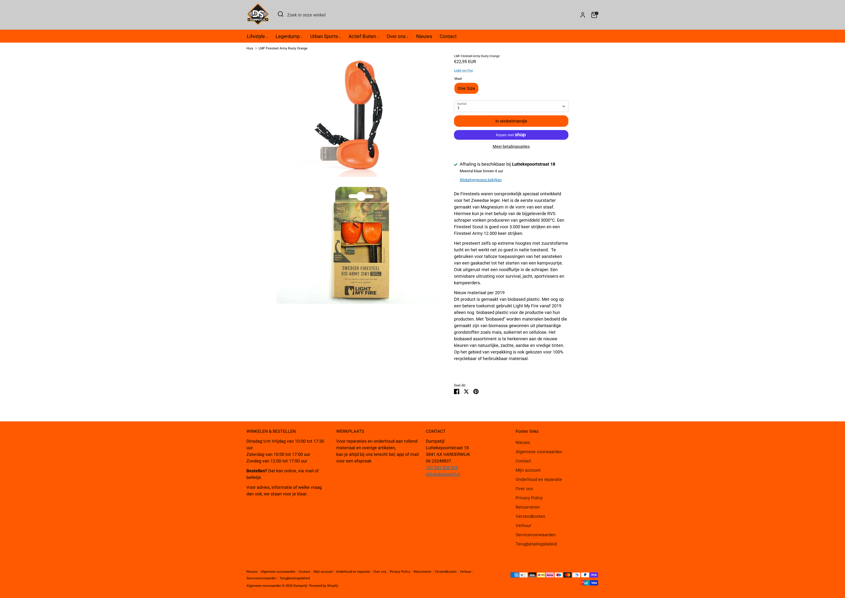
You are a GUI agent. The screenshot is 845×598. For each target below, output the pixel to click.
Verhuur (523, 525)
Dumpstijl (300, 586)
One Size (466, 88)
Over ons (524, 488)
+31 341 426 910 (442, 467)
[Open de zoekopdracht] (280, 14)
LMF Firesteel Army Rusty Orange (283, 48)
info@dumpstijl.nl (443, 474)
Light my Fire (463, 70)
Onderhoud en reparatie (539, 479)
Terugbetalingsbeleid (536, 544)
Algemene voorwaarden (539, 451)
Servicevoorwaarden (536, 534)
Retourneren (528, 507)
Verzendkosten (530, 516)
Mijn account (528, 470)
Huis (249, 48)
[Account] (582, 15)
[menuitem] (257, 37)
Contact (523, 461)
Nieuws (523, 442)
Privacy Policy (529, 497)
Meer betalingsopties (511, 146)
